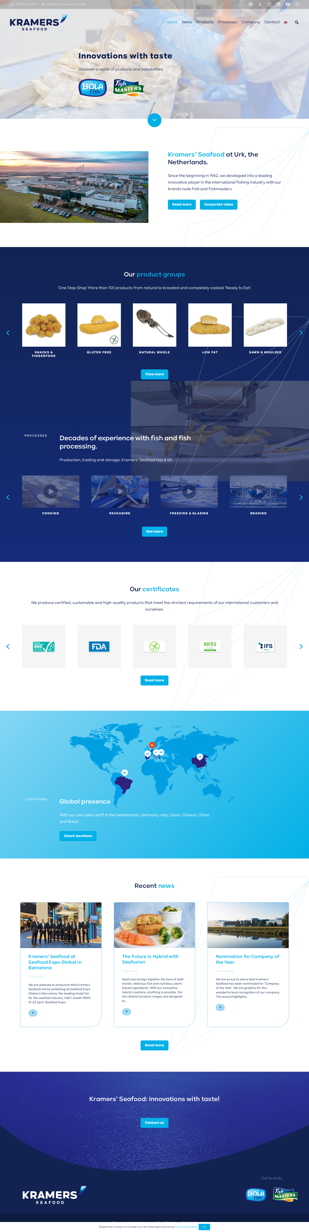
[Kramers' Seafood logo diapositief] (38, 22)
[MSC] (99, 646)
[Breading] (258, 491)
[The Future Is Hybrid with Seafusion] (154, 925)
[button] (297, 22)
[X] (260, 4)
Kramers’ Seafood (196, 155)
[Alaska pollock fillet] (43, 332)
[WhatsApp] (297, 4)
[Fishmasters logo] (285, 1195)
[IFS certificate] (44, 646)
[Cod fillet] (210, 332)
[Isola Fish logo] (256, 1195)
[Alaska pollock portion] (265, 332)
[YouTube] (288, 4)
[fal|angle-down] (154, 120)
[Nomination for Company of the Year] (248, 925)
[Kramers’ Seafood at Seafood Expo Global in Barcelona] (60, 925)
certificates (161, 589)
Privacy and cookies (186, 1227)
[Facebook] (251, 4)
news (166, 886)
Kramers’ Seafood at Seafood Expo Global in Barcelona (55, 962)
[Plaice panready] (99, 332)
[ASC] (154, 646)
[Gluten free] (50, 491)
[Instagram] (269, 4)
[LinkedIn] (278, 4)
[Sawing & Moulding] (120, 491)
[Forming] (189, 491)
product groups (161, 275)
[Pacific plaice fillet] (154, 332)
